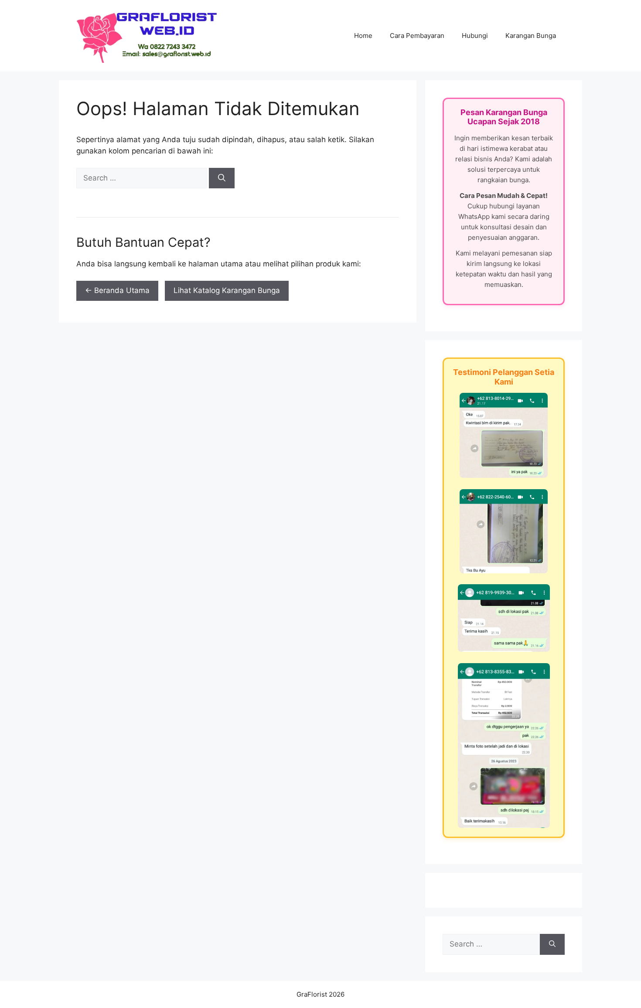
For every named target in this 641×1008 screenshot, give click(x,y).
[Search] (222, 178)
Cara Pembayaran (417, 35)
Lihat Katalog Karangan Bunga (227, 290)
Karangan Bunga (530, 35)
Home (363, 35)
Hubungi (475, 35)
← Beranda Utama (117, 290)
